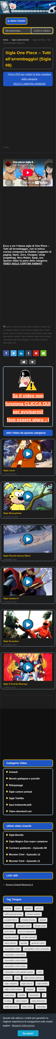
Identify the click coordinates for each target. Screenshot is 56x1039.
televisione (34, 995)
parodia (24, 943)
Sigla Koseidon (11, 641)
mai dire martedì (28, 937)
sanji (45, 333)
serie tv (8, 978)
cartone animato (33, 327)
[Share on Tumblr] (29, 353)
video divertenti (41, 340)
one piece (27, 333)
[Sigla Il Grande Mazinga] (28, 667)
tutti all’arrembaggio (21, 340)
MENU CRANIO (17, 21)
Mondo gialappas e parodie (24, 778)
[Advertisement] (28, 117)
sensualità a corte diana (15, 955)
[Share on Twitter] (14, 353)
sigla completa (27, 336)
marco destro (10, 943)
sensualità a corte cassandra (36, 949)
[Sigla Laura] (28, 453)
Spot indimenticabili (20, 805)
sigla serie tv (27, 984)
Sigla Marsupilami (12, 513)
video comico (21, 1001)
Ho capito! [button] (28, 1033)
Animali (13, 772)
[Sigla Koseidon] (28, 624)
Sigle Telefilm (16, 798)
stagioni (41, 989)
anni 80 (15, 327)
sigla (50, 333)
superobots (9, 995)
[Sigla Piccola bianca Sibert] (28, 539)
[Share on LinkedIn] (21, 353)
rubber (39, 333)
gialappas (9, 926)
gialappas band (23, 926)
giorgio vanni (38, 330)
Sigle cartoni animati (20, 40)
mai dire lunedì (11, 937)
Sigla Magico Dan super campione (28, 841)
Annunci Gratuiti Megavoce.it (19, 884)
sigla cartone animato (33, 978)
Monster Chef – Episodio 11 (24, 861)
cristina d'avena (26, 330)
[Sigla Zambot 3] (28, 581)
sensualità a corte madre (15, 960)
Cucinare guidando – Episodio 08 (28, 848)
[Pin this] (36, 353)
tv (44, 995)
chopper (9, 330)
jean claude (9, 932)
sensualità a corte (12, 949)
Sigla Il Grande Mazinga (15, 684)
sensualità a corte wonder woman (19, 972)
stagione (30, 989)
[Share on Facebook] (6, 353)
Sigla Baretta (16, 835)
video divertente (38, 1001)
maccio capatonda (26, 932)
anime (8, 327)
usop (32, 340)
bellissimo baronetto (13, 914)
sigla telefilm (42, 984)
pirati (34, 333)
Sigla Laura (9, 470)
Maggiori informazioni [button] (23, 1025)
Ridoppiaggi (16, 785)
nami (11, 333)
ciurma (16, 330)
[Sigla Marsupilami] (28, 496)
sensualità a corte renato (15, 966)
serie (40, 972)
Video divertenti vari (20, 811)
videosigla (41, 1007)
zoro (14, 343)
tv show (8, 1001)
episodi (43, 920)
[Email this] (43, 353)
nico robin (18, 333)
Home (5, 40)
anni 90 (22, 327)
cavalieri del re (11, 920)
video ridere (27, 1007)
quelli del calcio (38, 943)
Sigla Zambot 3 (11, 598)
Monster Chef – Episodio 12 (24, 854)
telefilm (22, 995)
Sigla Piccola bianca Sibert (16, 556)
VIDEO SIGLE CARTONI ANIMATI (22, 263)
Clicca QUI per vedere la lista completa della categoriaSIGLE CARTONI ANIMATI (29, 79)
